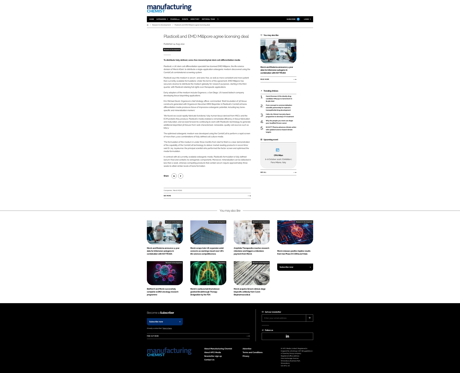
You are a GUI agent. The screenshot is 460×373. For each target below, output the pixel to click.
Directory (194, 19)
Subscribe (291, 19)
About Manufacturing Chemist (218, 349)
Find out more (153, 336)
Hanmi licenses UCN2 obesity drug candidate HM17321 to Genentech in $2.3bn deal (281, 98)
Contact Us (209, 360)
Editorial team (208, 19)
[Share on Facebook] (180, 175)
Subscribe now (286, 267)
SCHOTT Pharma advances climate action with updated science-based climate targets (281, 129)
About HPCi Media (212, 352)
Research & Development (172, 49)
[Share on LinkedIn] (174, 175)
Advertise (247, 349)
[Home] (148, 25)
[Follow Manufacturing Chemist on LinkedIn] (287, 337)
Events (185, 19)
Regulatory (221, 262)
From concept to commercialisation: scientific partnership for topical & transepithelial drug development (281, 107)
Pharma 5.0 (175, 19)
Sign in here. (167, 328)
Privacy (246, 356)
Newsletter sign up (213, 356)
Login (306, 19)
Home (151, 19)
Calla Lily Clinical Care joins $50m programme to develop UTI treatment (281, 115)
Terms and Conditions (253, 352)
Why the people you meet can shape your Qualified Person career (281, 122)
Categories (161, 19)
